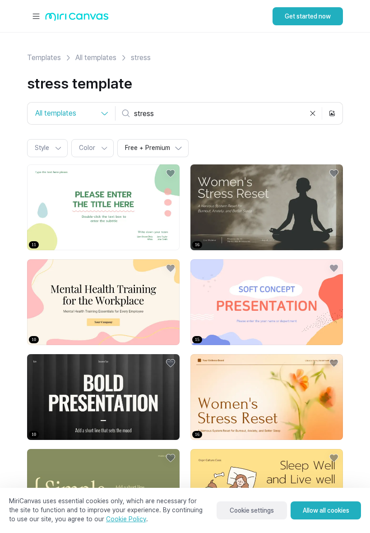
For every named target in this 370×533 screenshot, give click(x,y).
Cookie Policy (126, 519)
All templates (95, 57)
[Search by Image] (332, 113)
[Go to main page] (77, 19)
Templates (44, 57)
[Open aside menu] (36, 16)
